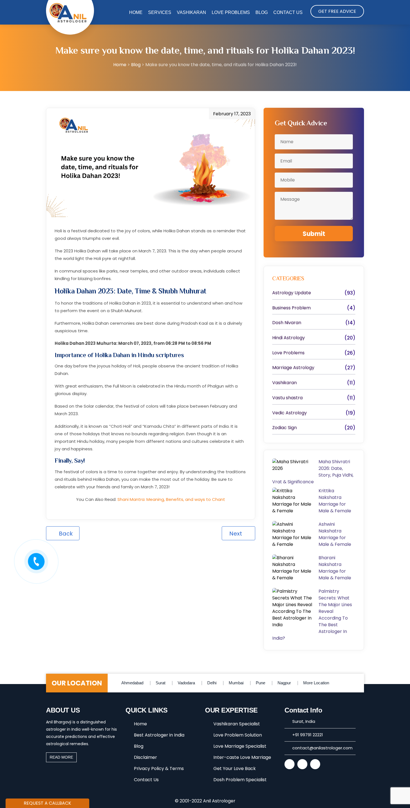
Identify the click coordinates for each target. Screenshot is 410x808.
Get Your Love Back (234, 768)
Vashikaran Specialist (236, 724)
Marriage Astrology (293, 367)
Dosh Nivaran (286, 322)
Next (236, 533)
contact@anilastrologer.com (322, 748)
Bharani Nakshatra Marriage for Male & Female (335, 567)
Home (136, 12)
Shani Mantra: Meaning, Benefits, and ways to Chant (171, 499)
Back (65, 533)
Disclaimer (145, 757)
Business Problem (291, 307)
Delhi (211, 682)
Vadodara (186, 682)
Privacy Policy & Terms (159, 768)
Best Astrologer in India (159, 735)
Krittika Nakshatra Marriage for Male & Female (336, 500)
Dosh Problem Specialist (240, 779)
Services (159, 12)
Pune (260, 682)
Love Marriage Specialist (239, 746)
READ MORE (61, 757)
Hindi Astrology (288, 337)
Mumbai (236, 682)
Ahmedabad (132, 682)
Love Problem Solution (237, 735)
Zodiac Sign (284, 427)
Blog (261, 12)
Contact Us (288, 12)
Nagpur (284, 682)
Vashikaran (191, 12)
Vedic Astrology (289, 412)
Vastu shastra (287, 397)
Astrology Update (291, 292)
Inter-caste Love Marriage (242, 757)
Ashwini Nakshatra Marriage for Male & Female (335, 534)
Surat (160, 682)
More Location (316, 682)
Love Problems (231, 12)
